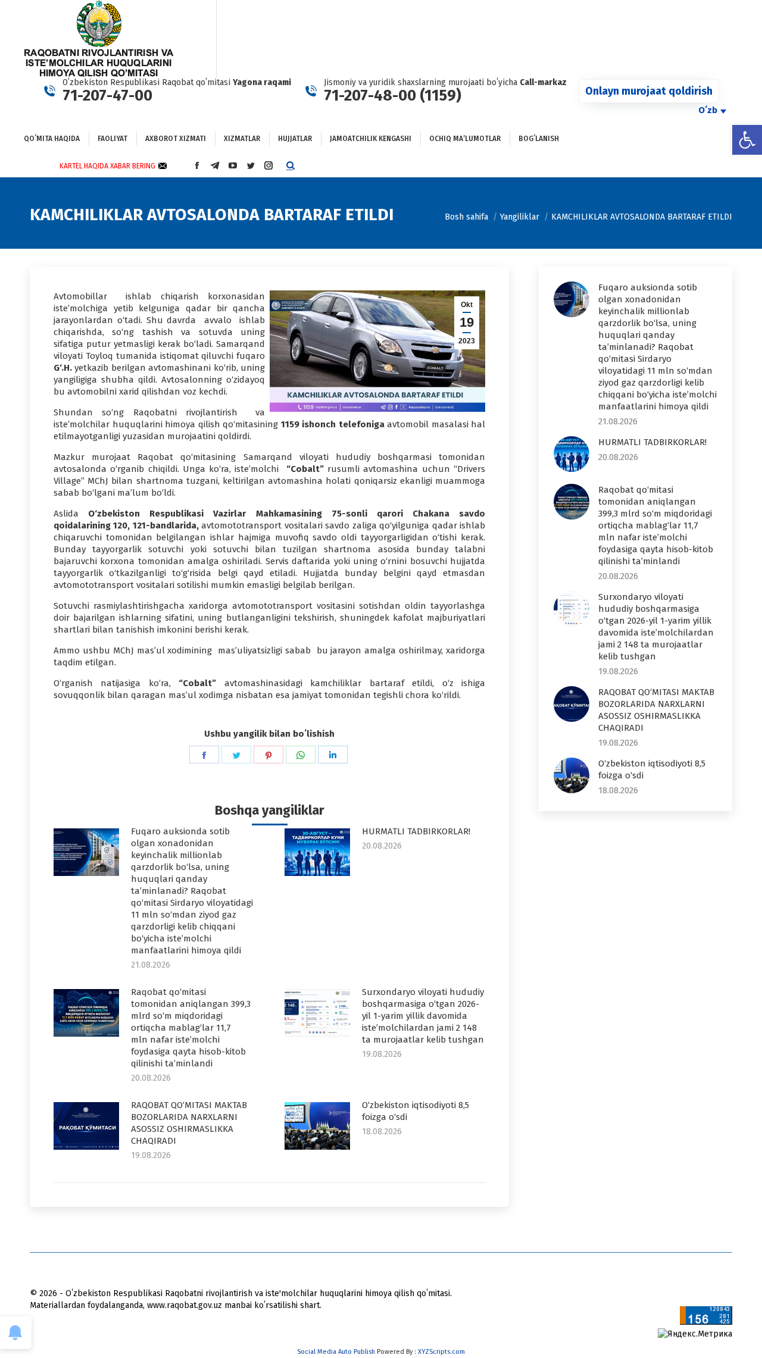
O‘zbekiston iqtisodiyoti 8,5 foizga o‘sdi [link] (415, 1111)
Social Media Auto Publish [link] (336, 1352)
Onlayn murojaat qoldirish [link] (649, 91)
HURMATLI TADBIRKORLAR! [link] (416, 831)
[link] (747, 140)
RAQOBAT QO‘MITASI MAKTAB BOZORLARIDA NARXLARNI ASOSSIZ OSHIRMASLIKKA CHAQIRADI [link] (189, 1123)
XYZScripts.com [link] (441, 1352)
